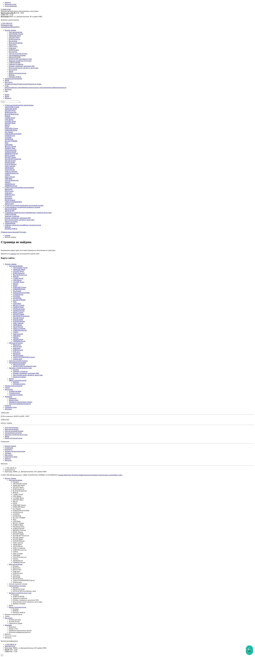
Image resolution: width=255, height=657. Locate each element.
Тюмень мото (9, 203)
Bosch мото (12, 44)
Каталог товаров (10, 30)
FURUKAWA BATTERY (13, 134)
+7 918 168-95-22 (6, 23)
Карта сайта (118, 475)
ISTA (6, 143)
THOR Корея (9, 168)
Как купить (9, 82)
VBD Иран (8, 178)
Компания (8, 396)
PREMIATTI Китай (11, 153)
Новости (8, 2)
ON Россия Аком (10, 150)
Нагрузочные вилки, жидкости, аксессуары (23, 68)
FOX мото (8, 196)
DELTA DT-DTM (14, 57)
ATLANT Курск (14, 37)
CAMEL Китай (10, 118)
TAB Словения (10, 166)
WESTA (7, 182)
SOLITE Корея (10, 162)
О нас (7, 86)
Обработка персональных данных (32, 87)
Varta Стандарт (10, 177)
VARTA (7, 175)
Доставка (8, 453)
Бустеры (16, 370)
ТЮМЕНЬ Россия (11, 186)
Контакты (8, 89)
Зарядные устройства (16, 64)
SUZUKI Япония (10, 164)
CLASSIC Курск (10, 121)
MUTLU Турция (10, 146)
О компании (9, 448)
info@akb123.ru (10, 646)
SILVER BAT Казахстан (13, 159)
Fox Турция (9, 132)
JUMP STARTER (14, 62)
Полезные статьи (10, 4)
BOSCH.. (12, 75)
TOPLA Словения (11, 171)
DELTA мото (13, 46)
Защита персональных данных (103, 475)
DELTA (7, 125)
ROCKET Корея (10, 157)
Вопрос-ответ (16, 87)
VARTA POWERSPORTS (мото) (24, 357)
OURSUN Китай (10, 152)
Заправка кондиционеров (13, 78)
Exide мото (12, 48)
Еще (6, 91)
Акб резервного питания (17, 55)
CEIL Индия (9, 119)
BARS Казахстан (14, 39)
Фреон (11, 71)
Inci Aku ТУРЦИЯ (11, 141)
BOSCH (7, 116)
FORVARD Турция (11, 128)
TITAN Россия (10, 169)
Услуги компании (11, 6)
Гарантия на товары (34, 84)
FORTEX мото (14, 50)
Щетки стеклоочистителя (17, 73)
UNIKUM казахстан (11, 173)
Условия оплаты (22, 84)
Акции (7, 387)
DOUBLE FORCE (15, 77)
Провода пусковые (11, 221)
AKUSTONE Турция (16, 34)
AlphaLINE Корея (15, 35)
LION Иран (9, 144)
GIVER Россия (10, 135)
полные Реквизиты (64, 475)
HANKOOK (9, 139)
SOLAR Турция (10, 160)
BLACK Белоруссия (12, 114)
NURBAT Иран (10, 148)
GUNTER (8, 137)
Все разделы (13, 41)
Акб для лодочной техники (18, 53)
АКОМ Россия (10, 184)
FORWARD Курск (11, 130)
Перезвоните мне (7, 25)
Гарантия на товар (11, 457)
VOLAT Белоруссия (11, 180)
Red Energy (8, 198)
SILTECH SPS (9, 211)
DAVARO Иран (10, 123)
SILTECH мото (10, 200)
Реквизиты (8, 87)
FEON (7, 126)
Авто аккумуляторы (15, 32)
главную (13, 254)
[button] (13, 27)
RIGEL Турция (10, 155)
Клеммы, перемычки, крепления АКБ (21, 66)
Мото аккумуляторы (16, 43)
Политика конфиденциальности (55, 87)
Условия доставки (11, 84)
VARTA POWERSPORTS (13, 202)
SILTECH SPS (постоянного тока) (20, 59)
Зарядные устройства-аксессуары (20, 61)
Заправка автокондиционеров (15, 451)
